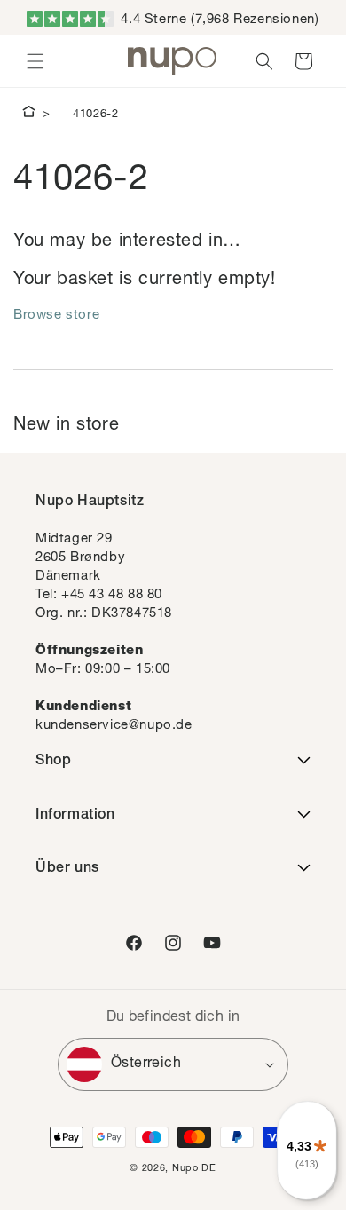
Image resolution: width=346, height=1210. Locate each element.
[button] (35, 61)
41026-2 (95, 115)
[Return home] (28, 114)
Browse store (56, 315)
